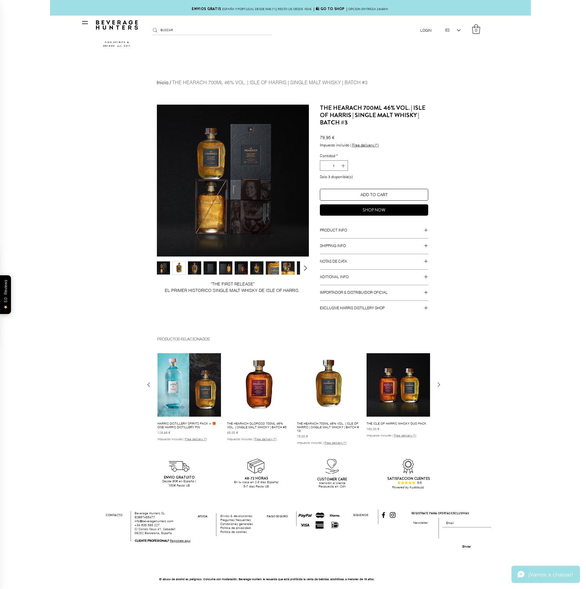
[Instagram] (392, 515)
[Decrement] (324, 166)
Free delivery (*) (365, 145)
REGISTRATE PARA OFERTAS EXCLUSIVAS (440, 513)
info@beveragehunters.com (154, 521)
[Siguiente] (439, 384)
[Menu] (85, 22)
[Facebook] (383, 515)
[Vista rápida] (189, 385)
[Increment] (343, 166)
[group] (294, 399)
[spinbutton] (333, 166)
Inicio (162, 82)
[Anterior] (148, 384)
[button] (476, 29)
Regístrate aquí (180, 540)
